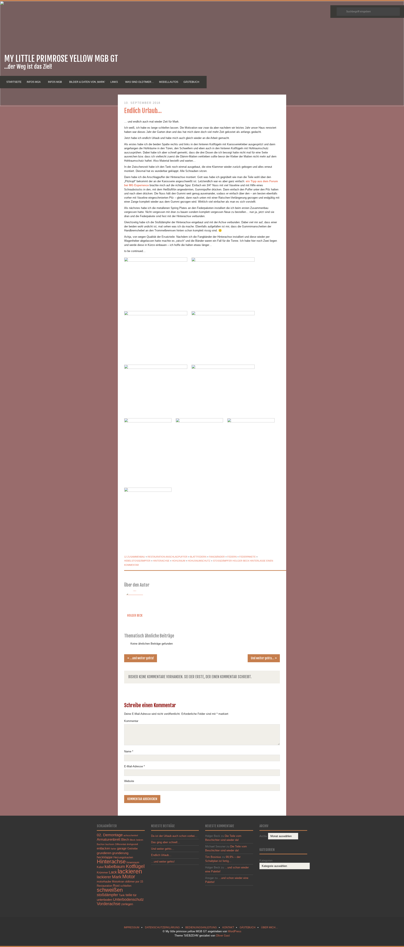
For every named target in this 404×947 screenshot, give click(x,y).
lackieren (130, 871)
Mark (116, 876)
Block (133, 840)
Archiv (263, 836)
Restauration (156, 556)
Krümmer (102, 872)
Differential (120, 844)
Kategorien (265, 860)
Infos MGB (55, 81)
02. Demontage (110, 835)
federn (232, 556)
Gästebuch (191, 81)
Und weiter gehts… (264, 658)
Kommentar (131, 721)
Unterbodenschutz (128, 899)
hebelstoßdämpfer (137, 560)
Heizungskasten (123, 857)
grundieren (104, 853)
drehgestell (132, 844)
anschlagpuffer (176, 556)
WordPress (234, 931)
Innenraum (132, 862)
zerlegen (127, 904)
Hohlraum (178, 560)
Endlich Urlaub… (143, 111)
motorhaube (104, 881)
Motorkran (118, 881)
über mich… (269, 927)
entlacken (103, 848)
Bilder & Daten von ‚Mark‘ (87, 81)
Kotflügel (135, 866)
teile (129, 895)
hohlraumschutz (199, 560)
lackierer (104, 877)
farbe (113, 848)
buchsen (109, 844)
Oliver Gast (223, 935)
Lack (113, 872)
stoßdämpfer (222, 560)
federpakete (247, 556)
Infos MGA (34, 81)
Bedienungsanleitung (201, 927)
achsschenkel (131, 835)
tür (135, 895)
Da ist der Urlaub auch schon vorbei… (174, 836)
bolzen (139, 840)
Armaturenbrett (108, 839)
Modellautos (168, 81)
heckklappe (105, 857)
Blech (125, 839)
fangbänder (217, 556)
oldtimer (130, 881)
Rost (116, 885)
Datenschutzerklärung (162, 927)
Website (129, 781)
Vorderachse (108, 903)
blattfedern (198, 556)
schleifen (125, 885)
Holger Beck (241, 560)
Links (114, 81)
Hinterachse (161, 560)
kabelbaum (115, 866)
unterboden (104, 899)
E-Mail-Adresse (134, 766)
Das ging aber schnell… (165, 842)
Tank (122, 895)
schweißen (110, 890)
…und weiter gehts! (140, 658)
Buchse (101, 844)
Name (128, 751)
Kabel (100, 867)
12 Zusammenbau (134, 556)
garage (121, 848)
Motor (128, 876)
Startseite (13, 81)
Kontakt (228, 927)
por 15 (139, 881)
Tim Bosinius (213, 857)
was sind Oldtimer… (139, 81)
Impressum (131, 927)
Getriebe (132, 848)
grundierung (120, 853)
